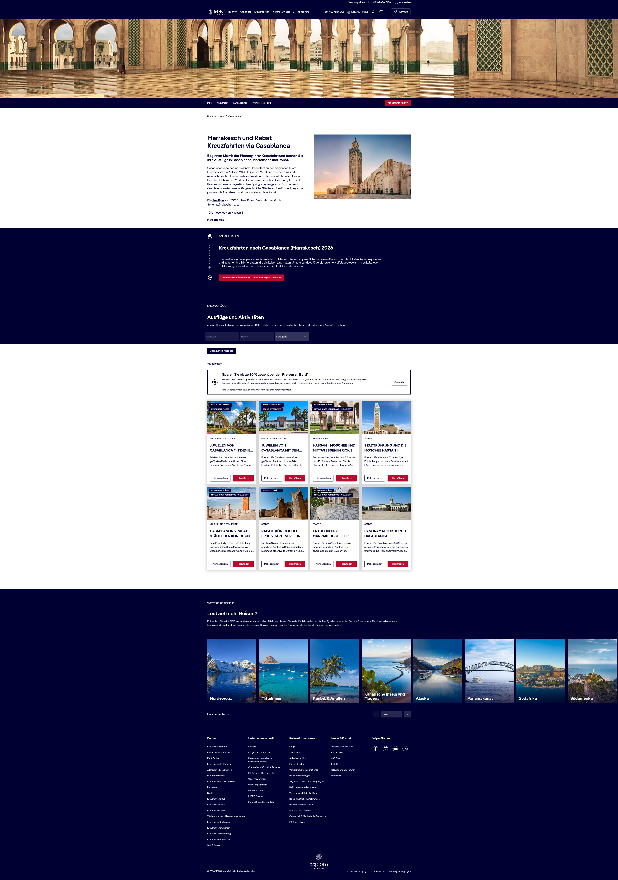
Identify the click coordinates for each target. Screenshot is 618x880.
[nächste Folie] (407, 714)
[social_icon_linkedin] (405, 749)
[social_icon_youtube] (395, 749)
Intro (209, 103)
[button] (292, 336)
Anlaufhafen (222, 103)
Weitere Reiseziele (262, 103)
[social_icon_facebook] (375, 749)
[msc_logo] (216, 12)
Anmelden (399, 382)
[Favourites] (381, 11)
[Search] (373, 11)
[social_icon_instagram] (385, 749)
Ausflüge (218, 200)
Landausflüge (240, 103)
